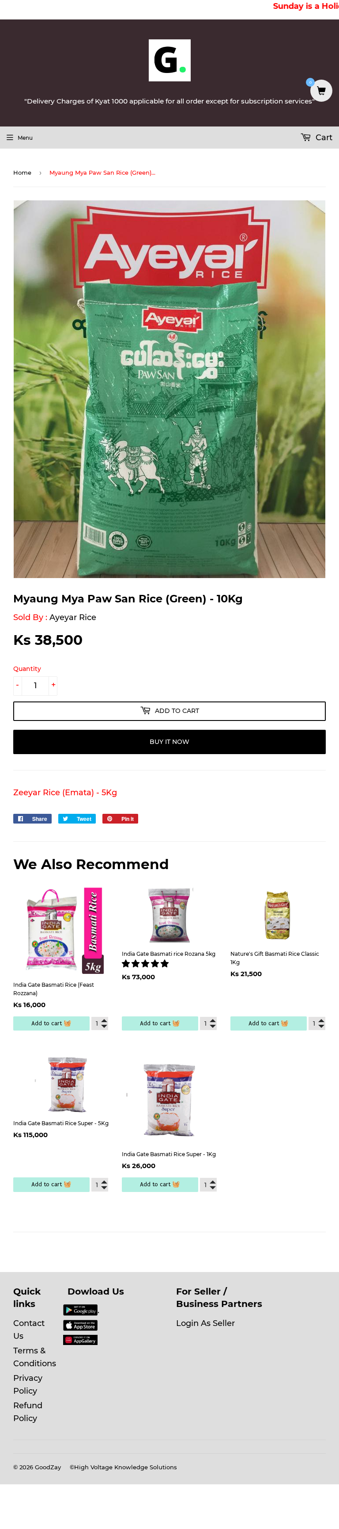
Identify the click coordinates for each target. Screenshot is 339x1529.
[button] (146, 964)
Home (22, 172)
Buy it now (169, 742)
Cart (322, 137)
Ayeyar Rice (72, 617)
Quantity (27, 669)
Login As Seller (205, 1323)
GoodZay (48, 1467)
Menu (25, 137)
